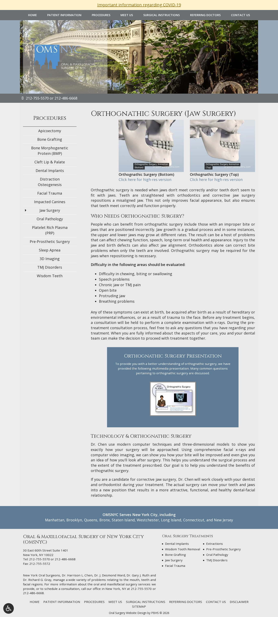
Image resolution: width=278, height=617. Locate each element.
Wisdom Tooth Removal (182, 549)
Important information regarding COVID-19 (139, 5)
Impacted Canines (49, 201)
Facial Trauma (49, 193)
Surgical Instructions (161, 15)
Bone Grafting (49, 139)
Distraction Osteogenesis (50, 182)
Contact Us (240, 15)
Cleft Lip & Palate (49, 162)
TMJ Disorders (49, 267)
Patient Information (64, 15)
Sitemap (139, 606)
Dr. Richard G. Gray (37, 580)
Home (32, 15)
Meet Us (126, 15)
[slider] (222, 168)
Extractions (214, 544)
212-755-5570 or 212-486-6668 (52, 559)
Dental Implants (50, 170)
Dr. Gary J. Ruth (138, 575)
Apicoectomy (49, 130)
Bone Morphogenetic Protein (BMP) (49, 150)
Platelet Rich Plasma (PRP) (50, 230)
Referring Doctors (205, 15)
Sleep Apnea (49, 250)
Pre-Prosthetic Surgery (50, 241)
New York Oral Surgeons (41, 575)
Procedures (101, 15)
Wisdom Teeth (49, 275)
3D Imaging (50, 258)
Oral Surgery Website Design (128, 613)
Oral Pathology (50, 218)
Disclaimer (239, 602)
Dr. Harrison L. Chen (77, 575)
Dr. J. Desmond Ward (109, 575)
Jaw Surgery (49, 210)
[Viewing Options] (8, 608)
